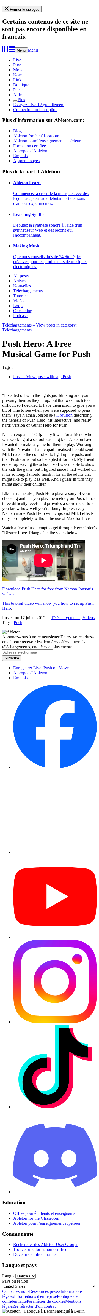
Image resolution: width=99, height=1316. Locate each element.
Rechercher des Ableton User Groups (45, 1244)
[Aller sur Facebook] (55, 767)
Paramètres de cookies (46, 1301)
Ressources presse (45, 1291)
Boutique (21, 84)
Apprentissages (26, 160)
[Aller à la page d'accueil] (8, 50)
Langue (8, 1276)
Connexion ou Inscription (35, 109)
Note (17, 75)
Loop (18, 305)
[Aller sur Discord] (55, 1191)
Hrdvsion (64, 415)
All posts (21, 276)
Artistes (19, 281)
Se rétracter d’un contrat (35, 1306)
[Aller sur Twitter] (55, 852)
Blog (17, 131)
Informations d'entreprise (35, 1296)
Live (17, 60)
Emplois (20, 155)
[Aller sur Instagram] (55, 1022)
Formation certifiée (29, 145)
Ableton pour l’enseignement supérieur (47, 140)
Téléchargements (28, 290)
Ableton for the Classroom (36, 135)
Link (17, 79)
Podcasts (20, 315)
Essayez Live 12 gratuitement (38, 104)
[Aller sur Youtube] (55, 937)
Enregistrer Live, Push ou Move (41, 667)
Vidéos (19, 300)
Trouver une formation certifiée (40, 1249)
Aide (17, 94)
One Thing (22, 310)
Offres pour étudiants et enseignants (44, 1213)
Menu (21, 50)
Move (18, 70)
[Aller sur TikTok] (55, 1106)
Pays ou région (15, 1281)
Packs (18, 89)
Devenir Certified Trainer (35, 1254)
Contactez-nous (15, 1291)
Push (17, 65)
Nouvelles (22, 285)
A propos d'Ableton (30, 150)
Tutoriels (20, 295)
